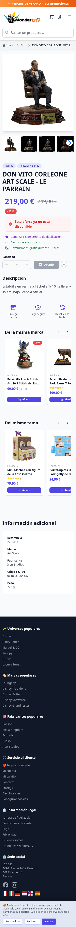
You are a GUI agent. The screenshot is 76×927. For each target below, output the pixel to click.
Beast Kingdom (12, 730)
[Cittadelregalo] (11, 893)
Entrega (7, 788)
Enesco (7, 724)
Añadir (26, 399)
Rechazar (32, 921)
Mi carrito (9, 776)
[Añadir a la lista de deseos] (64, 264)
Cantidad (8, 257)
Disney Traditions (14, 688)
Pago (5, 829)
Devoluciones (11, 793)
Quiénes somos (12, 840)
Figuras (9, 165)
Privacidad (9, 834)
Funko (6, 741)
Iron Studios (15, 564)
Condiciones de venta (17, 823)
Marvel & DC (10, 647)
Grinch (7, 659)
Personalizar (13, 921)
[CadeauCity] (4, 893)
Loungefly (9, 683)
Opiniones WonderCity (17, 846)
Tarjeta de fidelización (17, 817)
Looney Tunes (11, 664)
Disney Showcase (14, 700)
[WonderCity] (17, 893)
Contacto (8, 782)
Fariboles (8, 735)
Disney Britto (11, 694)
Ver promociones (57, 3)
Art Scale (13, 553)
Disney (7, 636)
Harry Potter (10, 642)
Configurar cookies (15, 799)
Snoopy (7, 653)
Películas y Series (29, 165)
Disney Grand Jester (15, 705)
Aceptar (48, 921)
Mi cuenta (9, 771)
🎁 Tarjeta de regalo (16, 765)
